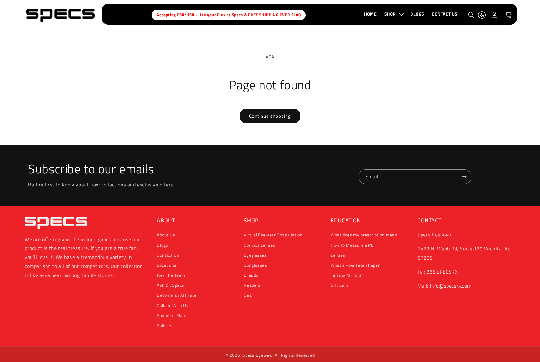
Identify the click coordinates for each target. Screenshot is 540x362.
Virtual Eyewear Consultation (273, 234)
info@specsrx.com (451, 286)
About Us (166, 234)
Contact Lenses (259, 245)
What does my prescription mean (364, 234)
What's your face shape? (355, 265)
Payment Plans (172, 315)
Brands (251, 275)
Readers (252, 285)
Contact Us (168, 255)
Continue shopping (270, 116)
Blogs (162, 245)
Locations (166, 265)
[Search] (471, 15)
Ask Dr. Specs (170, 285)
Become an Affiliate (176, 295)
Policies (164, 325)
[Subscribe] (464, 176)
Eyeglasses (255, 255)
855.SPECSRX (442, 271)
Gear (248, 295)
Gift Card (339, 285)
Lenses (338, 255)
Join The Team (171, 275)
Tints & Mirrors (346, 275)
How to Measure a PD (352, 245)
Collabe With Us (172, 305)
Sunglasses (255, 265)
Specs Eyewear (257, 355)
